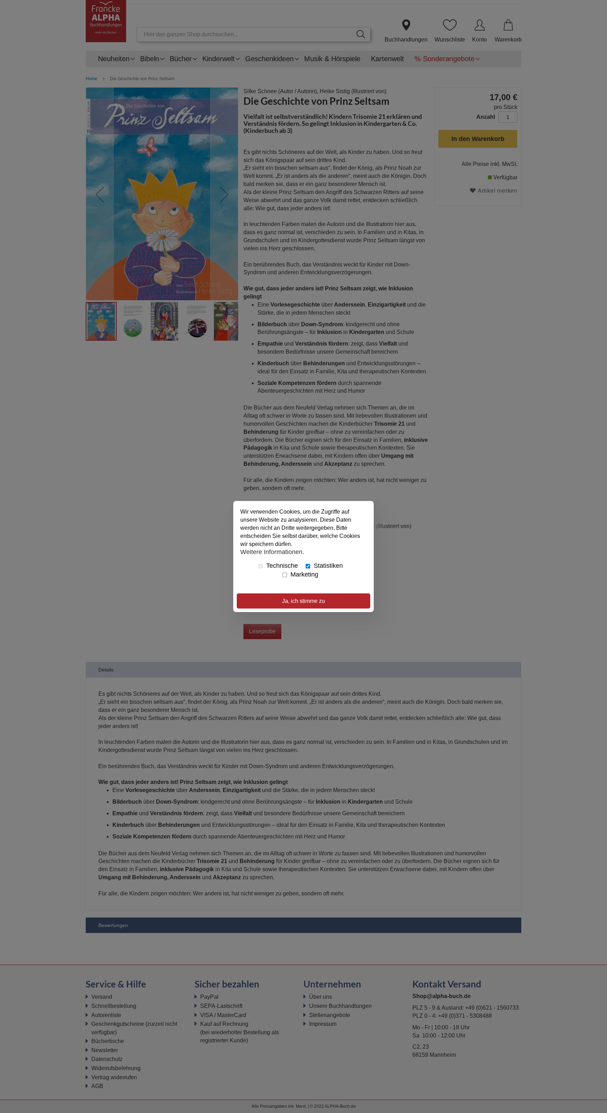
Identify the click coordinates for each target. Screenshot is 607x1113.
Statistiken (327, 565)
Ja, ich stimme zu (303, 601)
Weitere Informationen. (272, 551)
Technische (281, 565)
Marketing (303, 574)
